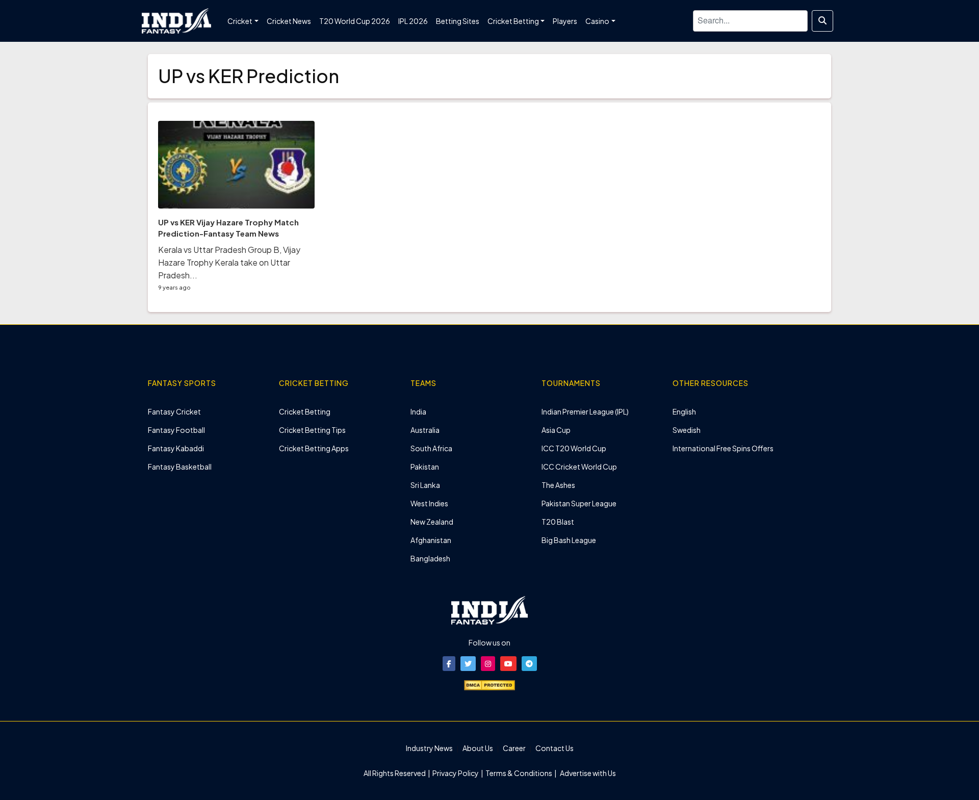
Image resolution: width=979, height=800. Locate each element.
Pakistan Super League (579, 503)
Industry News (429, 748)
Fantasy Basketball (180, 466)
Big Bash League (569, 540)
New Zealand (431, 521)
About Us (477, 748)
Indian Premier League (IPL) (585, 411)
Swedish (687, 429)
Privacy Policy (456, 773)
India (418, 411)
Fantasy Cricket (174, 411)
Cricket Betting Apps (314, 448)
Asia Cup (556, 429)
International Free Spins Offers (723, 448)
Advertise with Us (587, 773)
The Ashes (558, 484)
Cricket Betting (304, 411)
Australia (425, 429)
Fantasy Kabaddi (176, 448)
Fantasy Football (176, 429)
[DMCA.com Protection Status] (489, 684)
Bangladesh (430, 558)
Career (514, 748)
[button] (449, 663)
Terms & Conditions (518, 773)
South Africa (431, 448)
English (684, 411)
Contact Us (554, 748)
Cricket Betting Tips (312, 429)
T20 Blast (558, 521)
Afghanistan (430, 540)
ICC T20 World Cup (574, 448)
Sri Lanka (425, 484)
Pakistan (424, 466)
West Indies (429, 503)
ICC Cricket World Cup (579, 466)
